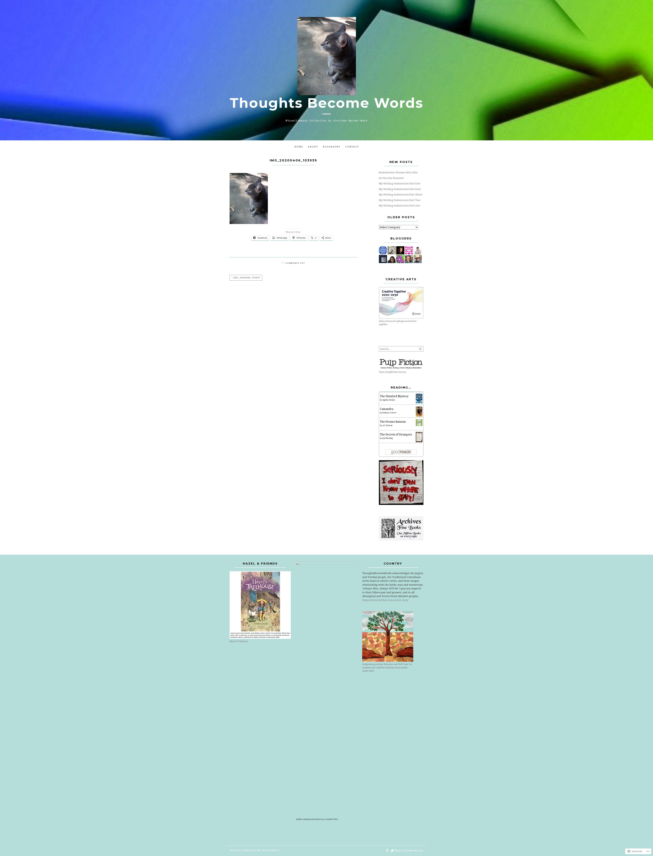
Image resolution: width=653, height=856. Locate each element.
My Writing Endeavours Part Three (400, 194)
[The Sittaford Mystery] (419, 399)
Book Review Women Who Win (398, 172)
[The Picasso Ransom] (419, 422)
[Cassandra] (419, 411)
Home (299, 146)
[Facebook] (387, 850)
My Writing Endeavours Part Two (400, 200)
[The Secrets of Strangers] (419, 437)
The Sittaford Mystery (394, 396)
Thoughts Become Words (326, 103)
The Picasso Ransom (393, 421)
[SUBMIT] (420, 349)
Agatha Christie (389, 400)
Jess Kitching (388, 438)
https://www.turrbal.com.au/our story (385, 600)
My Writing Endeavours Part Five (399, 183)
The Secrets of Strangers (396, 434)
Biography (332, 146)
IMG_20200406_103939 (247, 277)
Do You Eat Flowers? (391, 178)
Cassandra (386, 409)
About (313, 146)
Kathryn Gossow (389, 412)
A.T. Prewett (387, 425)
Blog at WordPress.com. (409, 850)
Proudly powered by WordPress (254, 850)
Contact (352, 146)
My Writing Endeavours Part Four (400, 189)
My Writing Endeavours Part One (399, 205)
